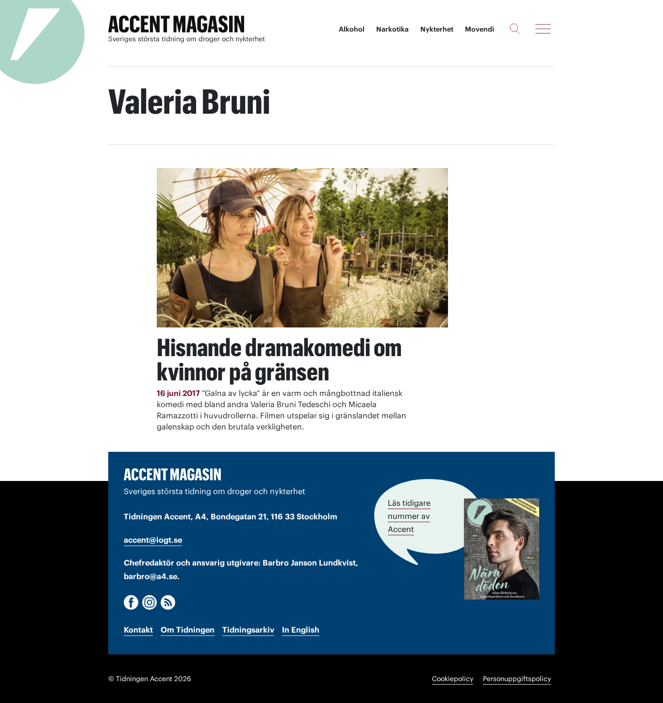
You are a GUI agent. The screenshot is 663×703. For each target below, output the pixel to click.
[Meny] (543, 28)
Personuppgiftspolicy (517, 678)
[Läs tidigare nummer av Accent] (501, 549)
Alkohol (352, 29)
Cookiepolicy (452, 678)
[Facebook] (131, 602)
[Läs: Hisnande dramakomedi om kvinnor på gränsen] (302, 247)
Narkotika (392, 29)
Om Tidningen (188, 629)
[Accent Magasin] (176, 24)
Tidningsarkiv (248, 629)
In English (300, 629)
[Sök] (515, 28)
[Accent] (172, 474)
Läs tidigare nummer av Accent (409, 516)
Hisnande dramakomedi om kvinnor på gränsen (279, 359)
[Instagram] (149, 602)
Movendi (479, 29)
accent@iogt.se (153, 540)
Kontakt (138, 629)
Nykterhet (436, 29)
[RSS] (168, 602)
